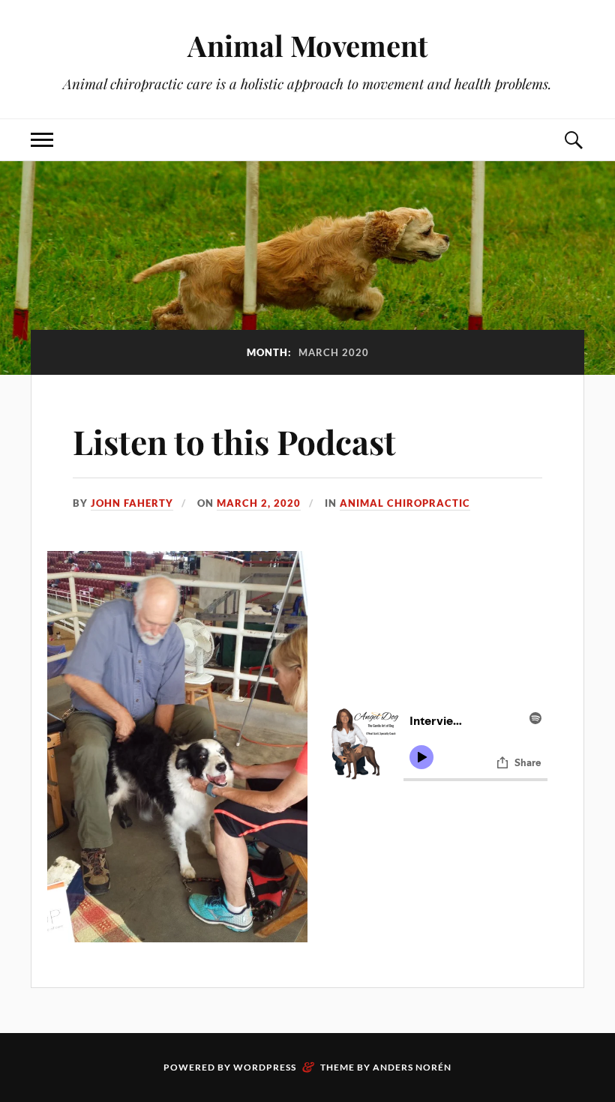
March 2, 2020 (259, 503)
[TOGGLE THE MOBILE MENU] (42, 139)
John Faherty (132, 503)
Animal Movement (308, 45)
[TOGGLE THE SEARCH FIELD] (573, 139)
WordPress (264, 1067)
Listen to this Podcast (234, 441)
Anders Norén (412, 1067)
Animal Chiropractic (405, 503)
